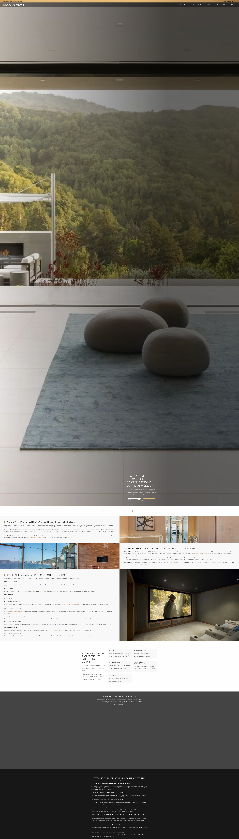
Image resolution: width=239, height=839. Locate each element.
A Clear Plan (128, 511)
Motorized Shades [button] (9, 594)
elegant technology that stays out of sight (36, 537)
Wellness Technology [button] (9, 627)
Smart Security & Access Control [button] (12, 621)
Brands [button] (200, 4)
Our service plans (112, 678)
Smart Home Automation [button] (10, 581)
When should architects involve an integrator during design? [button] (107, 792)
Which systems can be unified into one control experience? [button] (107, 799)
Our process (84, 665)
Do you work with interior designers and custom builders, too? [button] (107, 824)
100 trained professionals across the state (202, 553)
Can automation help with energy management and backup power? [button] (109, 832)
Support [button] (233, 4)
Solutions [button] (191, 4)
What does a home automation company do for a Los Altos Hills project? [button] (110, 783)
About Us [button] (182, 4)
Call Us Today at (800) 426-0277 (229, 1)
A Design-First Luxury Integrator (113, 511)
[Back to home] (13, 4)
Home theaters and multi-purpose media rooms (69, 604)
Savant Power (60, 635)
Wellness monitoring (57, 630)
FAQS (151, 511)
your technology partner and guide (176, 562)
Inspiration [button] (209, 4)
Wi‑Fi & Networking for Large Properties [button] (14, 616)
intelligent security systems (83, 624)
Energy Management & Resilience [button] (12, 633)
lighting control (43, 591)
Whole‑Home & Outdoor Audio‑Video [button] (13, 608)
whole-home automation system (98, 584)
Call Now (134, 499)
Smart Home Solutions (141, 511)
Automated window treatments (10, 597)
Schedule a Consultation (149, 499)
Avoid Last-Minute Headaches (94, 511)
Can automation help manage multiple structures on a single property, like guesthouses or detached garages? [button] (117, 815)
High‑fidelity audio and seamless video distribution (14, 611)
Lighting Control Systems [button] (10, 588)
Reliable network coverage (9, 618)
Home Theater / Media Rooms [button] (12, 601)
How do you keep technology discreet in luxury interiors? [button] (106, 807)
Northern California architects (109, 827)
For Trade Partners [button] (221, 4)
